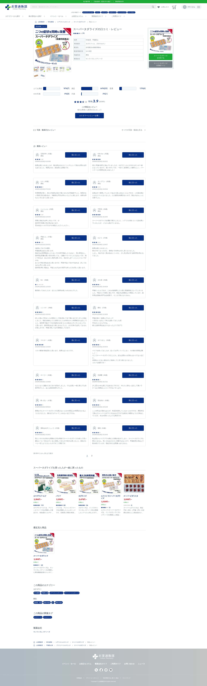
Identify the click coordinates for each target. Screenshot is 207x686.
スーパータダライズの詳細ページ (160, 64)
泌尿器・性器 (38, 602)
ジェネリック (47, 617)
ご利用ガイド (116, 16)
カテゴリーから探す (12, 16)
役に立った (76, 155)
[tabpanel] (52, 46)
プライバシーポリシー (92, 678)
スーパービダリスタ (131, 496)
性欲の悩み (47, 602)
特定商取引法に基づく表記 (110, 678)
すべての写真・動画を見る (132, 130)
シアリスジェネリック (63, 22)
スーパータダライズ (79, 22)
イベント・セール (56, 16)
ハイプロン (131, 12)
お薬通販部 (41, 22)
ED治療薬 (51, 22)
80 (64, 505)
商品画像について (41, 26)
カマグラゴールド (88, 12)
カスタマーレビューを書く (89, 115)
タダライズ (112, 12)
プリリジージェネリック (72, 593)
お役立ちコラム (77, 16)
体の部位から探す (35, 16)
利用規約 (79, 678)
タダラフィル (38, 617)
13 (109, 507)
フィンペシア (122, 12)
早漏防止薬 (45, 593)
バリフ (98, 12)
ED (53, 602)
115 (42, 505)
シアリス (104, 12)
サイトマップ (126, 678)
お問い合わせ (129, 664)
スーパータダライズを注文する (160, 57)
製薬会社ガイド (97, 16)
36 (87, 505)
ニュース (141, 664)
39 (83, 33)
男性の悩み (59, 602)
